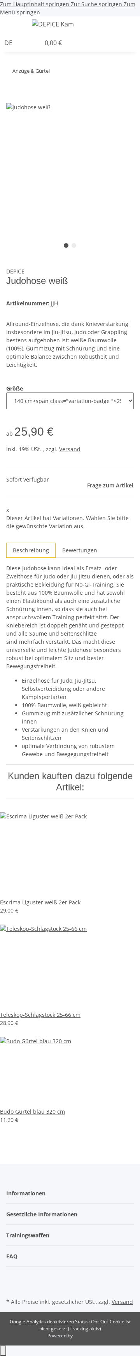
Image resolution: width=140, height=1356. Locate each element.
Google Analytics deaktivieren (42, 1321)
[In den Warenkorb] (12, 98)
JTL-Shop (83, 1335)
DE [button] (9, 43)
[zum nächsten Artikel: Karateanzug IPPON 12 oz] (56, 72)
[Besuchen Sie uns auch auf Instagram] (12, 1287)
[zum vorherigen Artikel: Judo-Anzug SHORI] (70, 72)
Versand (69, 449)
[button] (138, 25)
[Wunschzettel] (34, 43)
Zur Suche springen (97, 4)
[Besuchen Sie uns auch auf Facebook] (12, 1278)
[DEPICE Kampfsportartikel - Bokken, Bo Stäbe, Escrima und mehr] (53, 24)
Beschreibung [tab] (31, 550)
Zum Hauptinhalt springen (35, 4)
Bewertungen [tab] (79, 550)
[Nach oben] (3, 1350)
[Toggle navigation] (16, 25)
